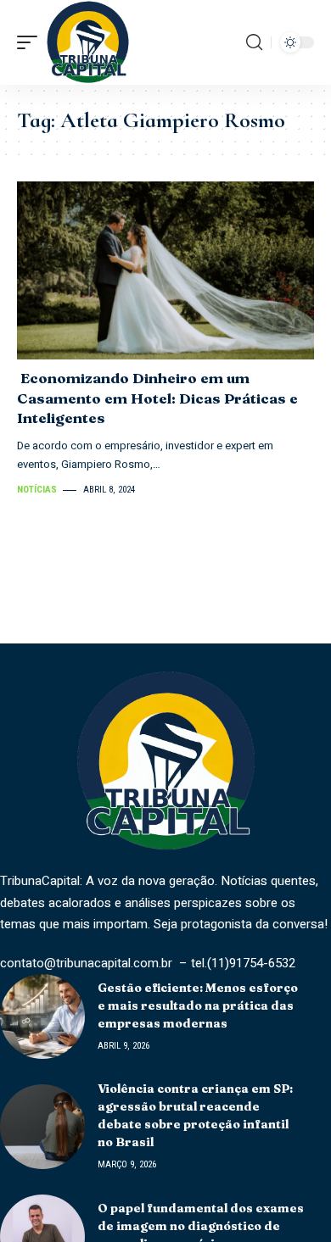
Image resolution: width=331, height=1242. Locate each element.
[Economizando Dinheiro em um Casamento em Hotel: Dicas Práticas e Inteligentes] (165, 270)
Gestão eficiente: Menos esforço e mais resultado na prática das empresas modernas (198, 1005)
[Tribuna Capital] (88, 42)
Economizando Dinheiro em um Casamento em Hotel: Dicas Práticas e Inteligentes (157, 398)
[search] (254, 42)
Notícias (37, 489)
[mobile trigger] (31, 42)
